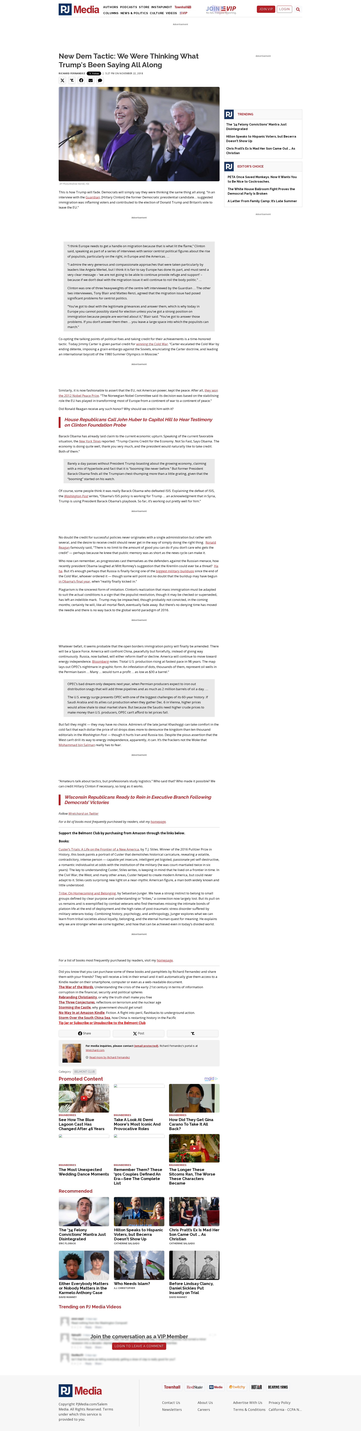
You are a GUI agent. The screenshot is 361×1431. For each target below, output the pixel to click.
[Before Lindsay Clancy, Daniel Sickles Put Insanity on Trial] (194, 1265)
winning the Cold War (152, 344)
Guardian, (93, 197)
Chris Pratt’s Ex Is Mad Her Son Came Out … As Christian (194, 1234)
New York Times (90, 441)
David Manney (68, 1297)
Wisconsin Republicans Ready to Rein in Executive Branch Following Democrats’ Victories (137, 799)
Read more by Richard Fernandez (109, 1057)
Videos (171, 13)
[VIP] (183, 12)
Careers (204, 1409)
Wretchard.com (95, 1050)
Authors (110, 7)
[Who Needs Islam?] (139, 1265)
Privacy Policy (279, 1402)
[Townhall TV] (184, 6)
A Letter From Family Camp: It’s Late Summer (262, 201)
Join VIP (266, 9)
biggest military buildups (175, 571)
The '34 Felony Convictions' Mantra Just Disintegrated (82, 1234)
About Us (205, 1402)
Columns (111, 13)
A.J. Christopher (124, 1288)
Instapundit (161, 7)
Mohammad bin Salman (77, 745)
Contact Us (171, 1402)
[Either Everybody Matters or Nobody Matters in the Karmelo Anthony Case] (84, 1265)
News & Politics (134, 13)
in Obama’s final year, (75, 581)
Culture (157, 13)
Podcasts (128, 7)
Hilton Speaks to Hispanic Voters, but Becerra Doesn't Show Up (138, 1234)
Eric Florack (67, 1243)
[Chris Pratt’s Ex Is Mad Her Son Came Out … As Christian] (194, 1211)
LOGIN (284, 9)
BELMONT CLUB (84, 1071)
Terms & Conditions (249, 1409)
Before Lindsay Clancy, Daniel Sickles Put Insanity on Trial (191, 1288)
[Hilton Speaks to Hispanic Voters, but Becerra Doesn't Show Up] (139, 1211)
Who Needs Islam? (132, 1283)
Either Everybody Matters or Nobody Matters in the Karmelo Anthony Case (83, 1288)
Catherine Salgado (127, 1243)
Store (144, 7)
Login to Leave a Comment (139, 1346)
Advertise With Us (247, 1402)
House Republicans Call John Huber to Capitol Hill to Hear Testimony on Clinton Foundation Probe (138, 422)
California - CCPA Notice (285, 1409)
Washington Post (76, 496)
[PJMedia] (79, 9)
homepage (158, 821)
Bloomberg (100, 661)
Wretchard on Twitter (83, 813)
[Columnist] (73, 1053)
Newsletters (172, 1409)
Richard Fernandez (72, 73)
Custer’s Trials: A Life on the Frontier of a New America (99, 849)
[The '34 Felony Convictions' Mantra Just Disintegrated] (84, 1211)
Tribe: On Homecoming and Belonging (87, 893)
